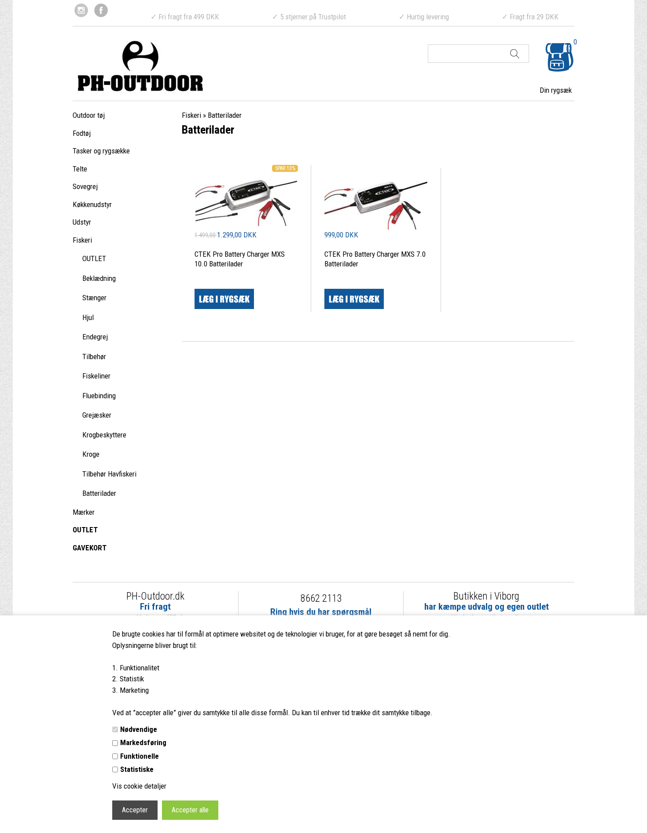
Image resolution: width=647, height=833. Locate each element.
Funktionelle (139, 756)
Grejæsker (96, 415)
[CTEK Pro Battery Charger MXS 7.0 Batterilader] (376, 198)
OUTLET (94, 258)
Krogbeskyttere (104, 434)
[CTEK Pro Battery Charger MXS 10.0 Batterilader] (246, 223)
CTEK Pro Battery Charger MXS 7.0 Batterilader (375, 259)
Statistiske (137, 769)
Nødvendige (138, 729)
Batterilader (99, 493)
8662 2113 (321, 598)
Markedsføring (143, 742)
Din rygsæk (556, 90)
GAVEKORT (90, 547)
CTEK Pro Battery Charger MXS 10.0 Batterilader (240, 259)
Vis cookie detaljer (139, 786)
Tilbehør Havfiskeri (109, 473)
